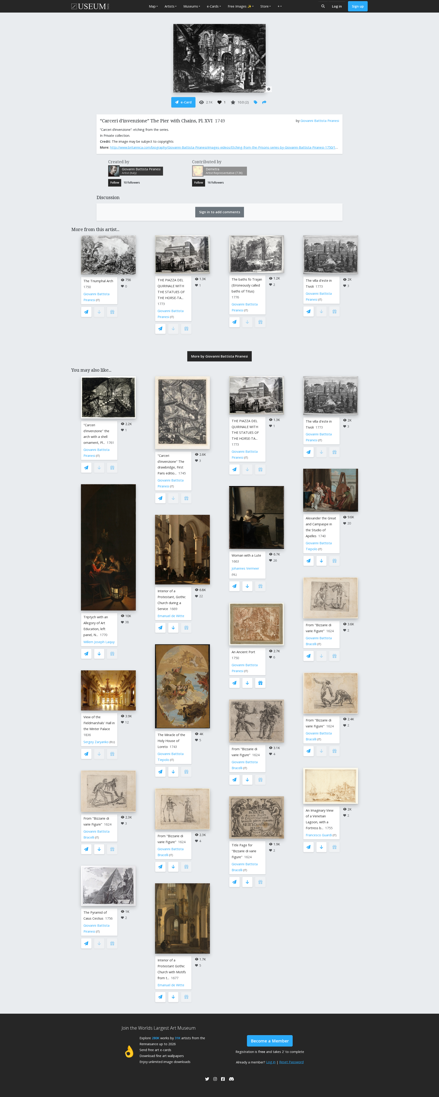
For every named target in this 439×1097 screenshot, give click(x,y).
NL (234, 574)
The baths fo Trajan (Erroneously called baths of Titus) (247, 285)
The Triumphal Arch (98, 281)
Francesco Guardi (319, 835)
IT (98, 300)
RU (112, 742)
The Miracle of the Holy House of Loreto (171, 741)
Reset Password (291, 1062)
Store (264, 6)
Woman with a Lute (246, 555)
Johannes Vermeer (245, 568)
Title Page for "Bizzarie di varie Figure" (244, 851)
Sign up (358, 6)
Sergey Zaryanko (96, 742)
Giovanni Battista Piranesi (319, 120)
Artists (169, 6)
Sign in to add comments (219, 212)
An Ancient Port (243, 652)
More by (219, 356)
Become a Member (270, 1041)
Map (152, 6)
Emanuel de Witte (171, 616)
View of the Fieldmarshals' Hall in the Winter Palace (99, 723)
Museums (190, 6)
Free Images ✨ (240, 6)
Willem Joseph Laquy (99, 642)
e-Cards (213, 6)
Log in (337, 6)
